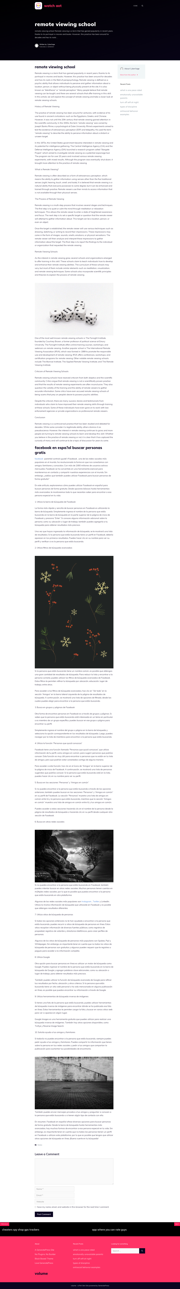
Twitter (96, 901)
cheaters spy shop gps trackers (20, 1229)
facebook (39, 458)
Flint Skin (82, 1286)
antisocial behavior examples (86, 1267)
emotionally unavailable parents (88, 1254)
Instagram (86, 901)
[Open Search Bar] (142, 6)
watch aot (53, 5)
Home (135, 6)
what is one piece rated (131, 90)
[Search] (142, 1251)
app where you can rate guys (109, 1229)
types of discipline (128, 106)
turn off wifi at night (129, 102)
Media (40, 1145)
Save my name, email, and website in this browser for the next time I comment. (73, 1207)
